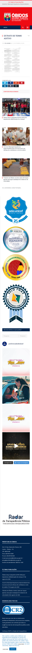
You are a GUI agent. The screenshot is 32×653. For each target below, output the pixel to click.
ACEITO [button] (13, 649)
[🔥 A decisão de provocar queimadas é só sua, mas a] (16, 446)
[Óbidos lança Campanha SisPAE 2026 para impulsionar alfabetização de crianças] (16, 107)
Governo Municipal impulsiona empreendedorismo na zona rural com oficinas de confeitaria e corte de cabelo (16, 4)
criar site (13, 618)
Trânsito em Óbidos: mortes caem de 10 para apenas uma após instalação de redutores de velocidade (15, 179)
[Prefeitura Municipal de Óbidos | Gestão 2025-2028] (16, 17)
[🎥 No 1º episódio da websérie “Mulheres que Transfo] (16, 418)
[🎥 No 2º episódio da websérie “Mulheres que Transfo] (16, 362)
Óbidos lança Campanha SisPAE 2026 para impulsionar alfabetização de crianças (15, 118)
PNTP (9, 631)
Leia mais (21, 644)
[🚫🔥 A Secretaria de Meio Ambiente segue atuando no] (16, 390)
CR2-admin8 (7, 43)
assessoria (21, 620)
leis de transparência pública (18, 625)
